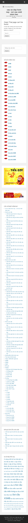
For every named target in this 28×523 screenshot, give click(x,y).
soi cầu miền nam (13, 488)
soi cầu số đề (19, 491)
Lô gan (10, 113)
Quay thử (10, 149)
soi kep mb (21, 501)
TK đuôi (10, 126)
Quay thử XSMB (12, 153)
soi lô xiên (11, 505)
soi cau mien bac (10, 474)
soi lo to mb (15, 503)
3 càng (6, 459)
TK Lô (6, 390)
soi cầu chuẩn (12, 482)
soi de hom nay (15, 501)
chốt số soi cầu (13, 459)
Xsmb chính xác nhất (10, 259)
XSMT (9, 70)
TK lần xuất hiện (12, 133)
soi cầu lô (11, 485)
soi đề (19, 506)
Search (7, 50)
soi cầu (16, 479)
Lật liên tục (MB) (12, 96)
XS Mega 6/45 (11, 80)
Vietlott (10, 76)
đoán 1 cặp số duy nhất (14, 509)
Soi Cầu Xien (8, 495)
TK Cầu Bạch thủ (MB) (13, 93)
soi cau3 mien (7, 471)
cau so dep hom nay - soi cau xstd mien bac (14, 12)
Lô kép (9, 119)
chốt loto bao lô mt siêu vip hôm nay (15, 291)
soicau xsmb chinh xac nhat (15, 477)
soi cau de (19, 471)
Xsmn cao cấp (8, 321)
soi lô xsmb (16, 505)
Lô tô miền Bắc (11, 139)
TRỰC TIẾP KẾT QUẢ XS (11, 358)
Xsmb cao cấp (8, 212)
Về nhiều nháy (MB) (13, 103)
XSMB (9, 63)
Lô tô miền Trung (12, 146)
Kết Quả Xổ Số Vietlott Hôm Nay (14, 369)
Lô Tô (6, 406)
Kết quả (10, 73)
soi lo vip (7, 505)
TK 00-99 (10, 136)
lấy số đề (9, 468)
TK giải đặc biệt (12, 129)
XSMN (9, 66)
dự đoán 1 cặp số (14, 461)
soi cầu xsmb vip (16, 498)
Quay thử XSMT (12, 156)
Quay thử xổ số (10, 415)
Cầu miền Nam (11, 106)
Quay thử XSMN (12, 159)
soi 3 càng (16, 468)
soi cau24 (13, 471)
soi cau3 (21, 468)
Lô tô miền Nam (12, 143)
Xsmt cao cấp (8, 289)
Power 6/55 (10, 86)
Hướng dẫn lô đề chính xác (12, 355)
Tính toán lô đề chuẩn (10, 357)
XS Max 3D (10, 90)
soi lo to (11, 503)
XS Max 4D (10, 83)
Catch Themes (17, 520)
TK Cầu (7, 378)
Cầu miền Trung (12, 110)
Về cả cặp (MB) (11, 100)
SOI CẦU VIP (8, 479)
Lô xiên (10, 116)
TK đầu (10, 123)
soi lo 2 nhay (6, 503)
